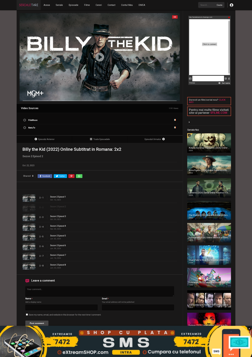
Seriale (59, 5)
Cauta (219, 5)
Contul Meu (127, 5)
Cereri (99, 5)
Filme (87, 5)
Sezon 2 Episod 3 (58, 216)
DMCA (142, 5)
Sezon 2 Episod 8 (58, 265)
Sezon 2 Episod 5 (58, 236)
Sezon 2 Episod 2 (58, 206)
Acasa (47, 5)
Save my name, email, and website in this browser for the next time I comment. (65, 315)
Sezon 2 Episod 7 (58, 255)
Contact (111, 5)
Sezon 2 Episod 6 (58, 245)
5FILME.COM (218, 112)
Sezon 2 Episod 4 (58, 226)
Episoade (73, 5)
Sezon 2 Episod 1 (58, 197)
